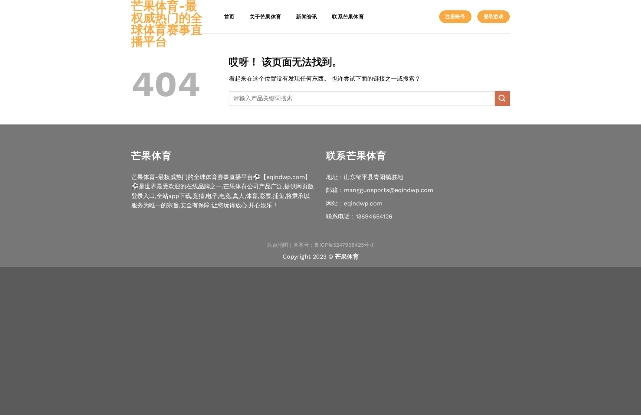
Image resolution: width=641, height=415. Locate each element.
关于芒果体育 (266, 16)
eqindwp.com (363, 203)
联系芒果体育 (348, 16)
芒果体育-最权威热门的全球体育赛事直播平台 (167, 24)
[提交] (502, 98)
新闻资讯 (306, 16)
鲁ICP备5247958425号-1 (344, 245)
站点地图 (277, 245)
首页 (229, 16)
